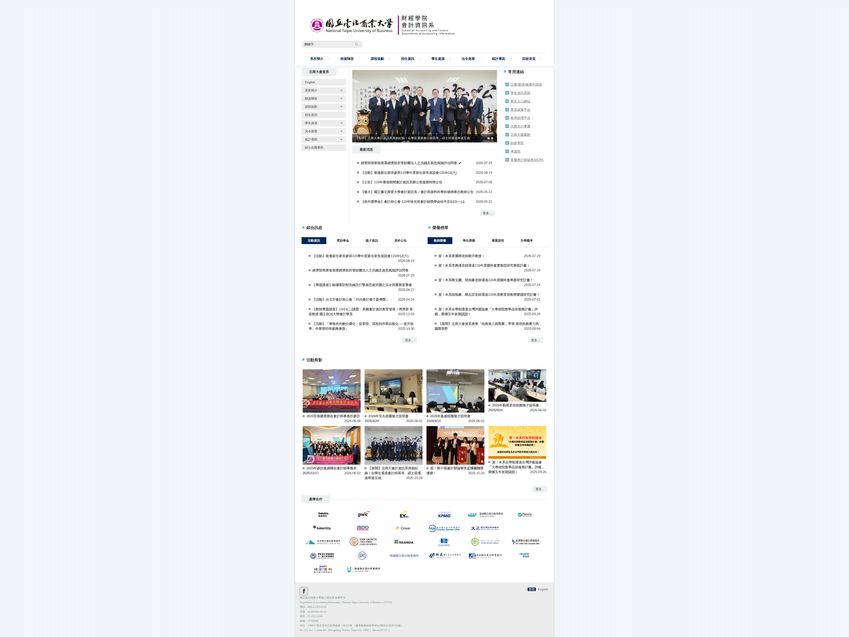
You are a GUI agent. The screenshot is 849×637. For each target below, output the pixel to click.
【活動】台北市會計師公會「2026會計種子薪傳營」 (350, 299)
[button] (324, 90)
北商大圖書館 (520, 134)
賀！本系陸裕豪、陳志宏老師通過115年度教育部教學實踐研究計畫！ (489, 294)
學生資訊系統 (520, 93)
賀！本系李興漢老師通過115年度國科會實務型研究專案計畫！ (484, 265)
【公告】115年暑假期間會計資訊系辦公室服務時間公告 (401, 182)
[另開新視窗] (323, 515)
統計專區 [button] (498, 59)
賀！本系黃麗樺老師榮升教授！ (461, 256)
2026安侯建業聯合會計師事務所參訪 (333, 416)
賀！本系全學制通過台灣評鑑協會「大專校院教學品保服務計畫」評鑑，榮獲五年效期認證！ (516, 467)
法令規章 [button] (468, 59)
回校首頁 (528, 59)
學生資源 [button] (438, 59)
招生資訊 (407, 59)
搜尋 (356, 44)
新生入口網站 (520, 101)
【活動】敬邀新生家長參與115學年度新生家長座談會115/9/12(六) (409, 172)
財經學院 (517, 143)
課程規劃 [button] (377, 59)
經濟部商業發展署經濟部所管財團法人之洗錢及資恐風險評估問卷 (409, 163)
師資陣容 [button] (347, 59)
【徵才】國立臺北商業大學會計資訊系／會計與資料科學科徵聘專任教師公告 (417, 192)
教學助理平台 (520, 118)
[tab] (485, 138)
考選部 (515, 151)
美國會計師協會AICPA (527, 160)
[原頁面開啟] (424, 106)
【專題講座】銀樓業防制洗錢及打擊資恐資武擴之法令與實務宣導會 (362, 285)
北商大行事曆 (520, 126)
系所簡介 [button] (316, 59)
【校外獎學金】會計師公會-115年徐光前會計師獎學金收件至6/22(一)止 (413, 201)
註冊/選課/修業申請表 (526, 84)
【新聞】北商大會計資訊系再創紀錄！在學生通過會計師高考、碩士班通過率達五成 (393, 473)
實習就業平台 (520, 110)
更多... (487, 213)
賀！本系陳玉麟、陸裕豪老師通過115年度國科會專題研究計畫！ (485, 280)
